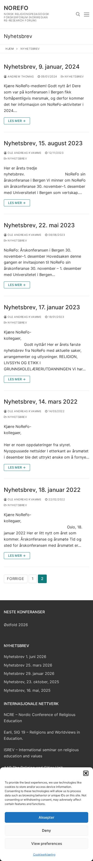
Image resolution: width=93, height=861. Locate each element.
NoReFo (16, 8)
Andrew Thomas (20, 76)
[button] (85, 773)
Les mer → (17, 121)
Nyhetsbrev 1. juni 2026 (25, 656)
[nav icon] (86, 14)
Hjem (9, 48)
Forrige (15, 578)
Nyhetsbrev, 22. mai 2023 (39, 225)
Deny (46, 830)
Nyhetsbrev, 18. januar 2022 (42, 489)
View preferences (46, 843)
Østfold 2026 (16, 624)
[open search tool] (78, 14)
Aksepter (46, 817)
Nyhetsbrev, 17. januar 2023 (42, 307)
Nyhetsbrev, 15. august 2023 (43, 143)
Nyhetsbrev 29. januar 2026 (29, 673)
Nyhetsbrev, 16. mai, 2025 (27, 690)
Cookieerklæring (44, 854)
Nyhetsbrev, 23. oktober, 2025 (31, 681)
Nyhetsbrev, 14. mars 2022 (41, 401)
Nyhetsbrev (74, 76)
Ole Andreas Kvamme (24, 153)
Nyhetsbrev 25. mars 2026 (28, 665)
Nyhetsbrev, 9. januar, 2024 (42, 66)
